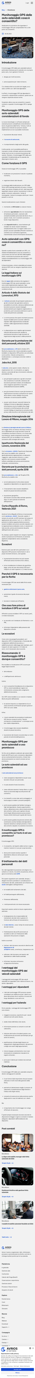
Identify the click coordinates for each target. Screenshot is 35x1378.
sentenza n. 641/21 (11, 516)
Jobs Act (5, 368)
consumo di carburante (12, 139)
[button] (31, 3)
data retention (9, 925)
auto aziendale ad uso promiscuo (13, 773)
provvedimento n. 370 (11, 349)
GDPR (18, 874)
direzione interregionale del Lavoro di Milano (17, 427)
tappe (8, 281)
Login (27, 3)
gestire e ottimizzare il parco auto (14, 589)
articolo (7, 301)
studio (4, 884)
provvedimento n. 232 (11, 475)
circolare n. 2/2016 (11, 451)
